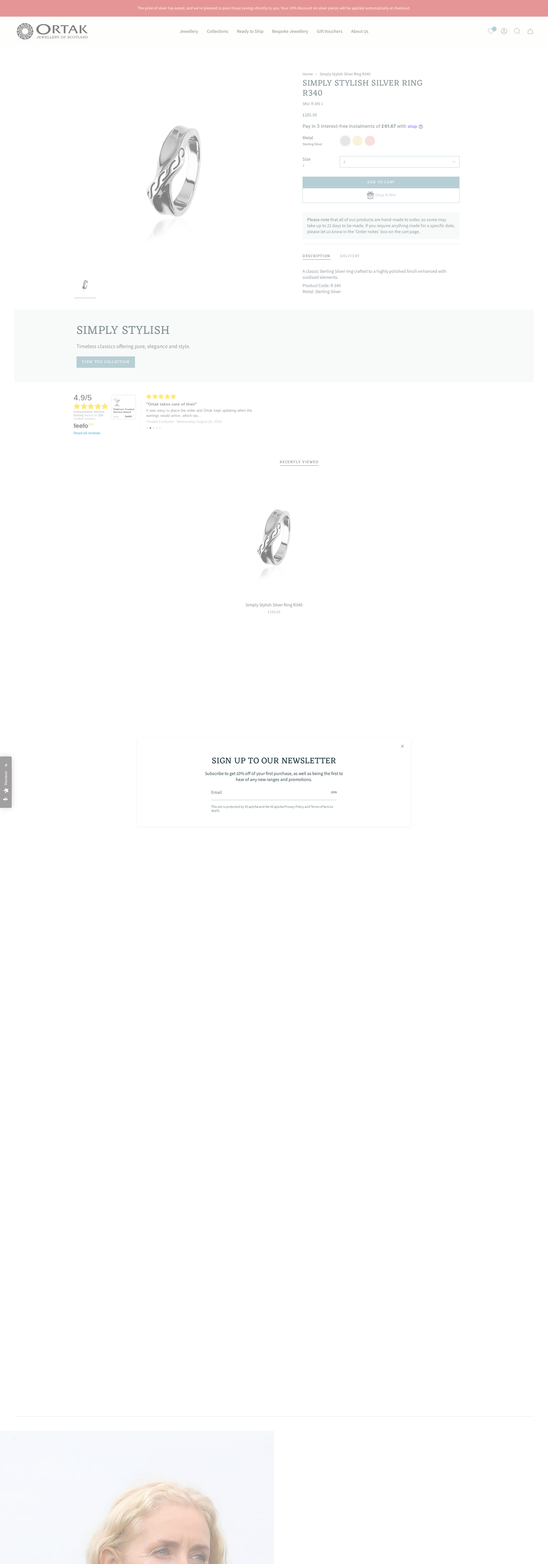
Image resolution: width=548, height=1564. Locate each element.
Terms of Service (322, 806)
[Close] (402, 746)
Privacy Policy (294, 806)
